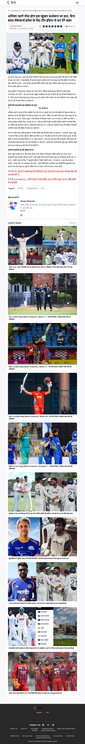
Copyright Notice (47, 729)
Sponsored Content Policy (43, 738)
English (39, 712)
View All (73, 223)
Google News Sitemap (48, 730)
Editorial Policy (14, 736)
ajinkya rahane (32, 188)
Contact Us (14, 729)
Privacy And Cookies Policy (66, 729)
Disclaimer (34, 729)
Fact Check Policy (27, 736)
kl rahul (20, 188)
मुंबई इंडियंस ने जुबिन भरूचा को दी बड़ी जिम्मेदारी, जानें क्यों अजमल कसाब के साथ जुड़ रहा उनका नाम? (39, 558)
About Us (24, 729)
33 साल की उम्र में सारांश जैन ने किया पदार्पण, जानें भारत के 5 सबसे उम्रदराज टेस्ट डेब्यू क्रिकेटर (38, 603)
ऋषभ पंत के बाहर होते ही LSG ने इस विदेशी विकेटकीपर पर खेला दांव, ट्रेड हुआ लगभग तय (35, 693)
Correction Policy (58, 736)
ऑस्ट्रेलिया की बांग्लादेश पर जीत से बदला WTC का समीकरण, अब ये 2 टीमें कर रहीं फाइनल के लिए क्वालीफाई (41, 648)
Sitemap (34, 730)
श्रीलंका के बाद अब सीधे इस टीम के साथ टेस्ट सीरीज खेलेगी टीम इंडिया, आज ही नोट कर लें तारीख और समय (41, 513)
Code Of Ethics (70, 736)
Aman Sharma (17, 26)
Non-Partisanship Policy (42, 736)
